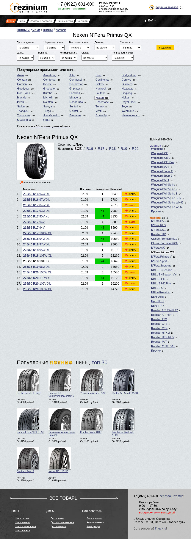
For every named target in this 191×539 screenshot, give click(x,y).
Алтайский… (51, 115)
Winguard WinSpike (163, 184)
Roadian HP (158, 234)
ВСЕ (78, 149)
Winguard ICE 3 (160, 157)
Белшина (75, 115)
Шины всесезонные (25, 526)
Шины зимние (22, 522)
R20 (135, 149)
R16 (89, 149)
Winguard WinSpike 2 (164, 189)
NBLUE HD (158, 279)
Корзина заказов (167, 7)
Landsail (74, 93)
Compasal (75, 79)
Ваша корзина (94, 518)
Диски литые (57, 518)
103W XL (37, 255)
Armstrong (49, 75)
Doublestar (76, 84)
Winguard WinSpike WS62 (167, 207)
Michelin (48, 97)
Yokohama (23, 115)
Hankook (101, 88)
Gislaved (127, 84)
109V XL (37, 283)
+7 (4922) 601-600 (76, 4)
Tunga (47, 110)
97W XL (36, 199)
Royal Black (129, 102)
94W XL (36, 194)
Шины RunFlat (22, 530)
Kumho (47, 93)
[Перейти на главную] (28, 6)
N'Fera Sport (159, 261)
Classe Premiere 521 (164, 238)
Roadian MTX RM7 (163, 346)
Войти (152, 20)
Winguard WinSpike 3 (164, 193)
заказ (132, 205)
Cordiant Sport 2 (25, 471)
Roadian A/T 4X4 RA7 (164, 310)
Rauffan (48, 102)
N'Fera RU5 (158, 225)
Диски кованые (58, 526)
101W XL (37, 233)
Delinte (47, 84)
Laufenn (100, 93)
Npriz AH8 (157, 296)
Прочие (156, 211)
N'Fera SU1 (158, 229)
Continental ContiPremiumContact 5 (61, 394)
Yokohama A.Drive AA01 (93, 393)
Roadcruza (76, 102)
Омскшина (24, 119)
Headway (127, 88)
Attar (72, 75)
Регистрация (93, 526)
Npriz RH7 (157, 305)
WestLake (128, 110)
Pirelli (20, 102)
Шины (48, 30)
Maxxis (21, 97)
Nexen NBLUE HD (58, 471)
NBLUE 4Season (161, 270)
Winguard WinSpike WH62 (167, 202)
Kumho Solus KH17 (90, 432)
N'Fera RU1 (158, 220)
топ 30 (99, 362)
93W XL (36, 210)
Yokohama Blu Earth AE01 (123, 433)
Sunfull (73, 106)
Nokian (126, 97)
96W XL (36, 266)
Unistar (73, 110)
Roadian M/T (159, 341)
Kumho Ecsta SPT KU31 (30, 432)
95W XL (36, 250)
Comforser (49, 79)
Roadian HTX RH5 (162, 337)
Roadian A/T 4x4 (161, 314)
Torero (100, 106)
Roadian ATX (159, 319)
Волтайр (101, 115)
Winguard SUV (160, 166)
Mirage (73, 97)
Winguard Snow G (162, 171)
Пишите (160, 528)
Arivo (20, 75)
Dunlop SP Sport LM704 (125, 393)
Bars (98, 75)
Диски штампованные (62, 522)
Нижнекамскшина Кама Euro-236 (61, 433)
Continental (102, 79)
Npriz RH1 (157, 301)
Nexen (61, 30)
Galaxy (100, 84)
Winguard (157, 148)
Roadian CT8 (159, 323)
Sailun (21, 106)
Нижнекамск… (131, 115)
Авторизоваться (95, 522)
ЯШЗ (46, 119)
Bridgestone (129, 75)
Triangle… (23, 110)
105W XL (37, 289)
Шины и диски (28, 30)
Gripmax (74, 88)
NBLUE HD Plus (161, 283)
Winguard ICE (159, 153)
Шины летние (22, 518)
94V (34, 222)
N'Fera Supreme (161, 265)
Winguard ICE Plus (162, 162)
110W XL (37, 278)
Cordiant (22, 84)
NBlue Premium (160, 292)
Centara (22, 79)
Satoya (47, 106)
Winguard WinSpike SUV (166, 198)
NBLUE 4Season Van (164, 274)
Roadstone (102, 102)
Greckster (49, 88)
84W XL (36, 205)
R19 (123, 149)
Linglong (127, 93)
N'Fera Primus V (161, 256)
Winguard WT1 (160, 180)
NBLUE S (157, 287)
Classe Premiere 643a (164, 243)
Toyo (125, 106)
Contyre (126, 79)
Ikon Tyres (23, 93)
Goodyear (23, 88)
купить (132, 193)
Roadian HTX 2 (160, 332)
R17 (101, 149)
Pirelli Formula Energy (29, 393)
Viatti (98, 110)
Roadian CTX (159, 328)
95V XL (36, 216)
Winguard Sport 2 (161, 175)
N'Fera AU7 (158, 247)
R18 (112, 149)
